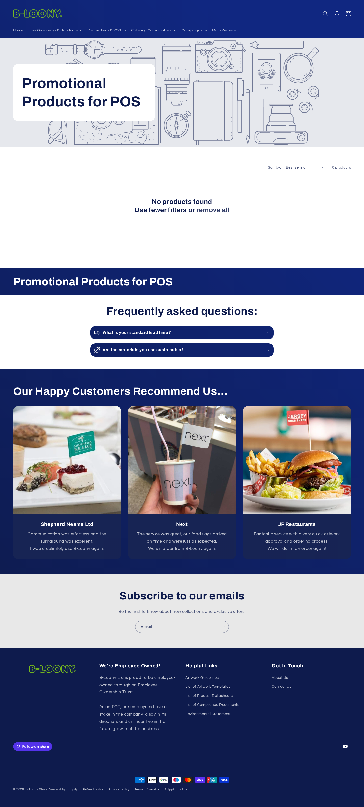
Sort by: (274, 167)
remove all (213, 210)
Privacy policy (119, 789)
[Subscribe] (223, 627)
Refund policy (93, 789)
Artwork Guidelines (202, 678)
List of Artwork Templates (208, 686)
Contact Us (281, 686)
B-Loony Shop (36, 789)
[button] (55, 30)
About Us (280, 678)
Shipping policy (176, 789)
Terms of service (147, 789)
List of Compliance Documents (212, 705)
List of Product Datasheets (209, 696)
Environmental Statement (208, 714)
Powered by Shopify (63, 789)
